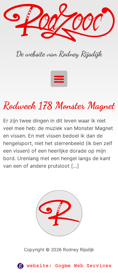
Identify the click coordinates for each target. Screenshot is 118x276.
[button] (59, 79)
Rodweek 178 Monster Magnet (59, 105)
